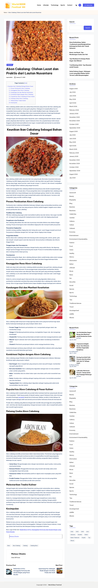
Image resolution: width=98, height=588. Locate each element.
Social (71, 285)
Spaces (71, 289)
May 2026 (72, 99)
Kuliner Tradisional (75, 537)
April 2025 (72, 146)
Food (71, 246)
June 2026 (72, 96)
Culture (71, 225)
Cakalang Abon (34, 545)
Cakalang (25, 545)
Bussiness (72, 210)
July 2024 (72, 178)
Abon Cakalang (16, 545)
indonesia (73, 534)
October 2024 (74, 167)
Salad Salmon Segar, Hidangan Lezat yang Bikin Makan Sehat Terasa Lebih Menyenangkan (79, 73)
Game (71, 250)
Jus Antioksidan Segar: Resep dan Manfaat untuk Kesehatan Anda (84, 334)
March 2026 (73, 106)
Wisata (71, 317)
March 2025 (73, 149)
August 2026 (73, 88)
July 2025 (72, 135)
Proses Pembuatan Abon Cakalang (19, 88)
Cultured (72, 228)
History (71, 257)
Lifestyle (72, 267)
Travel (71, 307)
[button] (88, 5)
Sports (71, 292)
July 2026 (72, 92)
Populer (84, 537)
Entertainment (73, 235)
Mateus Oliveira (14, 536)
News (71, 275)
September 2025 (74, 128)
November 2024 (74, 163)
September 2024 (74, 170)
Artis (87, 531)
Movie (71, 271)
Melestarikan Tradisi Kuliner (17, 100)
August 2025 (73, 131)
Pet (70, 278)
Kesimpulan (13, 102)
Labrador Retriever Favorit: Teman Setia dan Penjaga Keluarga (84, 372)
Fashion (71, 242)
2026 (82, 531)
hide (25, 83)
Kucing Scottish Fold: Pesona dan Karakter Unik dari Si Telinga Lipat (83, 360)
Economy (72, 232)
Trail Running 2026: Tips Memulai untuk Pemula (80, 66)
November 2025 (74, 121)
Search (71, 22)
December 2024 (74, 160)
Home (5, 12)
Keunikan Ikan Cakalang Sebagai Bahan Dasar (20, 86)
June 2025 (72, 138)
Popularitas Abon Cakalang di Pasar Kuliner (22, 96)
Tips (70, 300)
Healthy (71, 253)
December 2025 (74, 117)
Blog (70, 203)
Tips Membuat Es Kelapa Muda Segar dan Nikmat (79, 60)
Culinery (72, 221)
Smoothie (72, 282)
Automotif (72, 193)
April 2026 (72, 103)
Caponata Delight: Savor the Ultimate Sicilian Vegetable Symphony (82, 347)
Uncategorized (74, 310)
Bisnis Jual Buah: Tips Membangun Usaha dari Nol (78, 53)
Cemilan (9, 64)
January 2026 (73, 113)
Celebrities (72, 214)
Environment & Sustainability (78, 239)
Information (73, 260)
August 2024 (73, 174)
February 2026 (74, 110)
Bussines (72, 207)
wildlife (71, 314)
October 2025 (74, 124)
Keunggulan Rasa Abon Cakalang (19, 90)
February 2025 (74, 153)
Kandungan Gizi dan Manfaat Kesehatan (21, 92)
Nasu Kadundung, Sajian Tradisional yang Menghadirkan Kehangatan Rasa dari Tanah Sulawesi (80, 45)
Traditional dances (75, 303)
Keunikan (80, 534)
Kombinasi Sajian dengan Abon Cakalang (21, 94)
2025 (77, 531)
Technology (73, 296)
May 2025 (72, 142)
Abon (8, 545)
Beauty (71, 196)
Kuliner (71, 264)
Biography (72, 200)
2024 (72, 531)
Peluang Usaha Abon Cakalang (18, 98)
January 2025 (73, 156)
